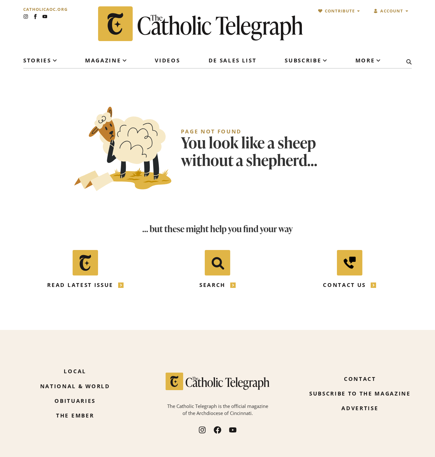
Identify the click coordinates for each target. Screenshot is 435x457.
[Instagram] (25, 16)
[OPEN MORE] (378, 60)
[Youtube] (44, 16)
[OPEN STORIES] (55, 60)
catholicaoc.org (45, 9)
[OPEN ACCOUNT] (407, 11)
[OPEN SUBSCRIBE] (325, 60)
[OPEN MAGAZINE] (124, 60)
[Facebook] (217, 430)
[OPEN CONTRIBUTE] (358, 11)
